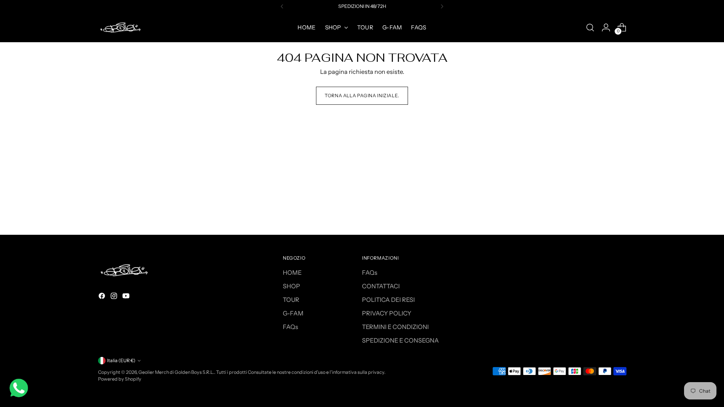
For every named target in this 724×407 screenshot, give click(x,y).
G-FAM (293, 313)
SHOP (291, 286)
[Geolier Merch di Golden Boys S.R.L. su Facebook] (102, 297)
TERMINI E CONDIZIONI (395, 326)
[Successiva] (442, 6)
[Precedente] (282, 6)
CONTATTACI (381, 286)
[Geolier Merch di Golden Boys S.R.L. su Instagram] (114, 297)
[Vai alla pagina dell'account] (606, 27)
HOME (292, 272)
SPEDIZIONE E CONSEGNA (400, 340)
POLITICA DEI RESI (388, 299)
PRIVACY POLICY (386, 313)
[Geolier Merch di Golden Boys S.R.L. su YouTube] (126, 297)
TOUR (291, 299)
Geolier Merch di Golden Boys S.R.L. (176, 372)
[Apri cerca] (590, 27)
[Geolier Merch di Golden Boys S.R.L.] (120, 27)
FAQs (290, 326)
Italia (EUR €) (121, 360)
